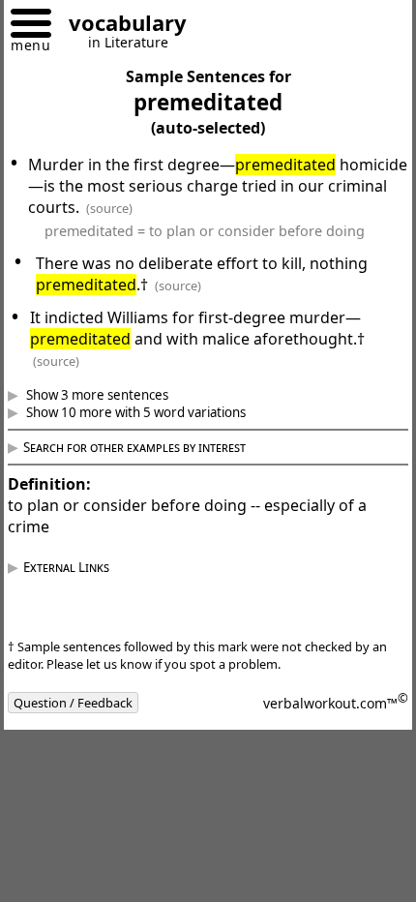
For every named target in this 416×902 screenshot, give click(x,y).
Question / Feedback (87, 702)
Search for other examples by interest (149, 447)
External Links (81, 567)
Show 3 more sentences (110, 395)
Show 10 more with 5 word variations (149, 412)
